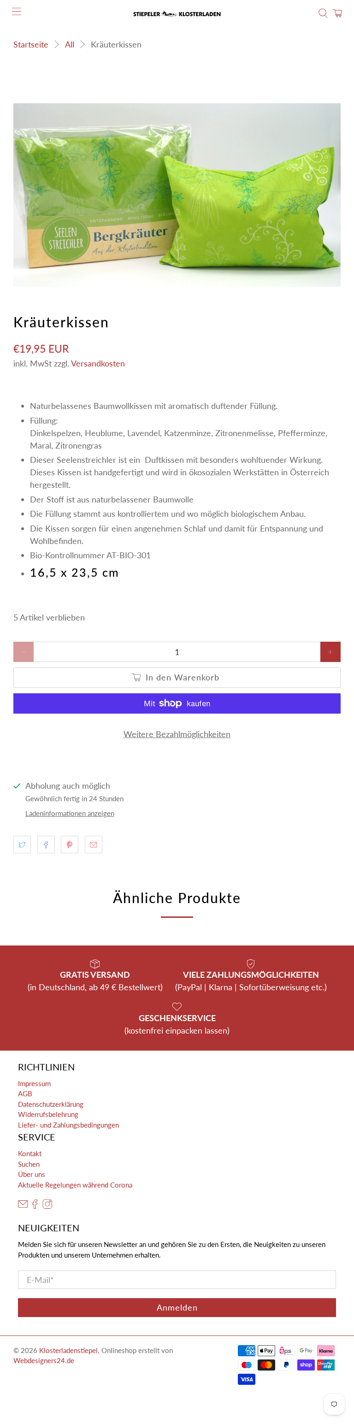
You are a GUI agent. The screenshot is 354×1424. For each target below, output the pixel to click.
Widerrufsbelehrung (48, 1114)
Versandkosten (98, 363)
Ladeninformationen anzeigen (69, 813)
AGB (25, 1093)
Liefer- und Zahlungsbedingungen (68, 1125)
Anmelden (177, 1307)
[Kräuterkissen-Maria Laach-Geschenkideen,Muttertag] (177, 195)
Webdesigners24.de (43, 1360)
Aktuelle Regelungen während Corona (75, 1185)
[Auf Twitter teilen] (22, 844)
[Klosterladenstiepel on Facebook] (35, 1206)
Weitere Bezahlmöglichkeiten (177, 734)
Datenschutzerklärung (50, 1104)
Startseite (30, 44)
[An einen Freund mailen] (93, 844)
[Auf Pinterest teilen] (69, 844)
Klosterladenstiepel (68, 1350)
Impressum (34, 1083)
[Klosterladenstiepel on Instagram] (47, 1206)
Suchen (29, 1164)
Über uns (31, 1174)
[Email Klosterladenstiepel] (23, 1206)
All (69, 44)
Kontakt (29, 1153)
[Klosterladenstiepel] (177, 13)
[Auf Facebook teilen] (46, 844)
